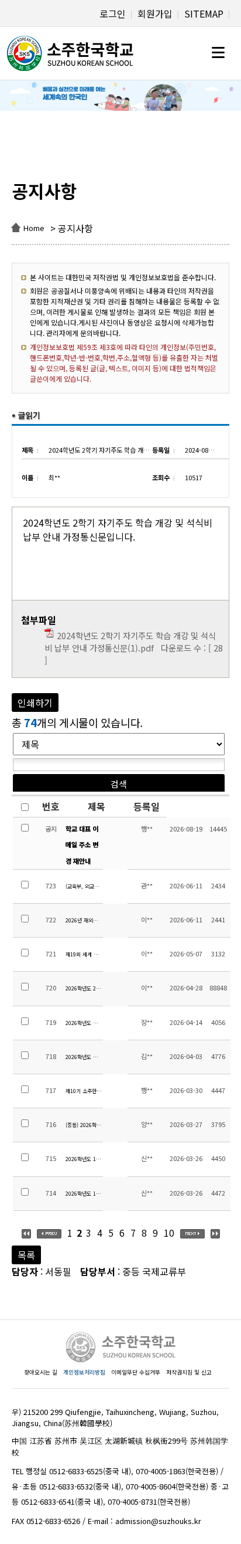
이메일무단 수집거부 (135, 1372)
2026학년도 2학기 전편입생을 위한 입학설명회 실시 (84, 988)
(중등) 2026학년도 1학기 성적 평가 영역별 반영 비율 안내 (84, 1125)
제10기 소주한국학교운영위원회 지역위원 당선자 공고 (84, 1091)
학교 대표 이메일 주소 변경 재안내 (82, 844)
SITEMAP (203, 13)
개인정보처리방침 (84, 1372)
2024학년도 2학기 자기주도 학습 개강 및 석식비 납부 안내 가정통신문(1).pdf (130, 641)
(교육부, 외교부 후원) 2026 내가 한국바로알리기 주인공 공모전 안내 (84, 886)
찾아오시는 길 (40, 1372)
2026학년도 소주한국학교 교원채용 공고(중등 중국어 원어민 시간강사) (84, 1057)
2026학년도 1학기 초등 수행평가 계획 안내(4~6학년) (84, 1159)
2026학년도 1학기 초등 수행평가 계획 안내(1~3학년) (84, 1193)
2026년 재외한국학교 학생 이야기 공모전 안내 (84, 920)
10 (169, 1233)
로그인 (112, 13)
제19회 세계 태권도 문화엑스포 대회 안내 (84, 954)
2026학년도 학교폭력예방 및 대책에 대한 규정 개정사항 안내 (84, 1023)
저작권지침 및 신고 (189, 1372)
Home (33, 227)
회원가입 (155, 13)
